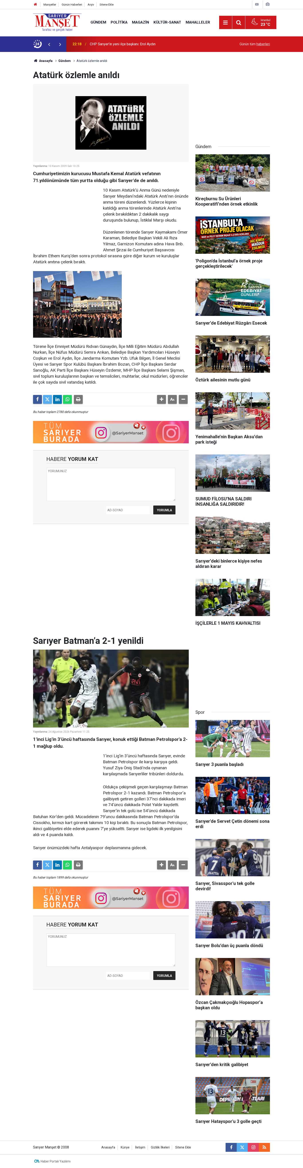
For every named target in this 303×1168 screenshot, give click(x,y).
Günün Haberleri (72, 4)
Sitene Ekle (107, 4)
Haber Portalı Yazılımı (56, 1161)
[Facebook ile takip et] (231, 1147)
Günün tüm (255, 44)
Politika (119, 22)
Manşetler (49, 4)
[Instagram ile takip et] (253, 1147)
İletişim (140, 1147)
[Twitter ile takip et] (242, 1147)
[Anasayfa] (35, 4)
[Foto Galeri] (267, 4)
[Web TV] (256, 4)
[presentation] (49, 44)
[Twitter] (47, 399)
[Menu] (226, 22)
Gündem (98, 22)
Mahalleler (198, 22)
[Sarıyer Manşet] (57, 22)
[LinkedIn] (57, 399)
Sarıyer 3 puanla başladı (108, 44)
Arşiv (91, 4)
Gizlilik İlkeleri (160, 1147)
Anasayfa (45, 61)
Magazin (140, 22)
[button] (161, 399)
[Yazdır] (78, 399)
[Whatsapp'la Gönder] (67, 399)
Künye (125, 1147)
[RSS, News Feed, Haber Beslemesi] (264, 1147)
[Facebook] (37, 399)
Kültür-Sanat (167, 22)
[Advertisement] (16, 118)
